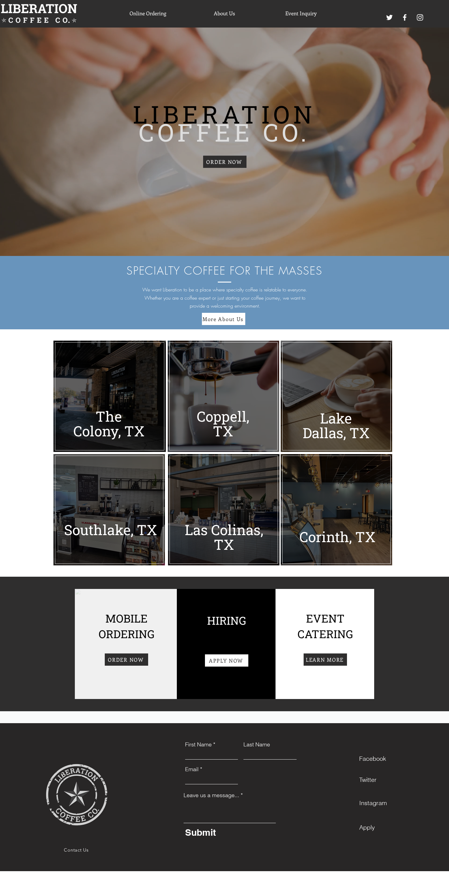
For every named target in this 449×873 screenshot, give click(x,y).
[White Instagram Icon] (420, 17)
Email (192, 769)
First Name (198, 744)
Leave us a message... (211, 795)
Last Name (256, 744)
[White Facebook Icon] (404, 17)
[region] (109, 396)
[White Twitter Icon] (389, 17)
